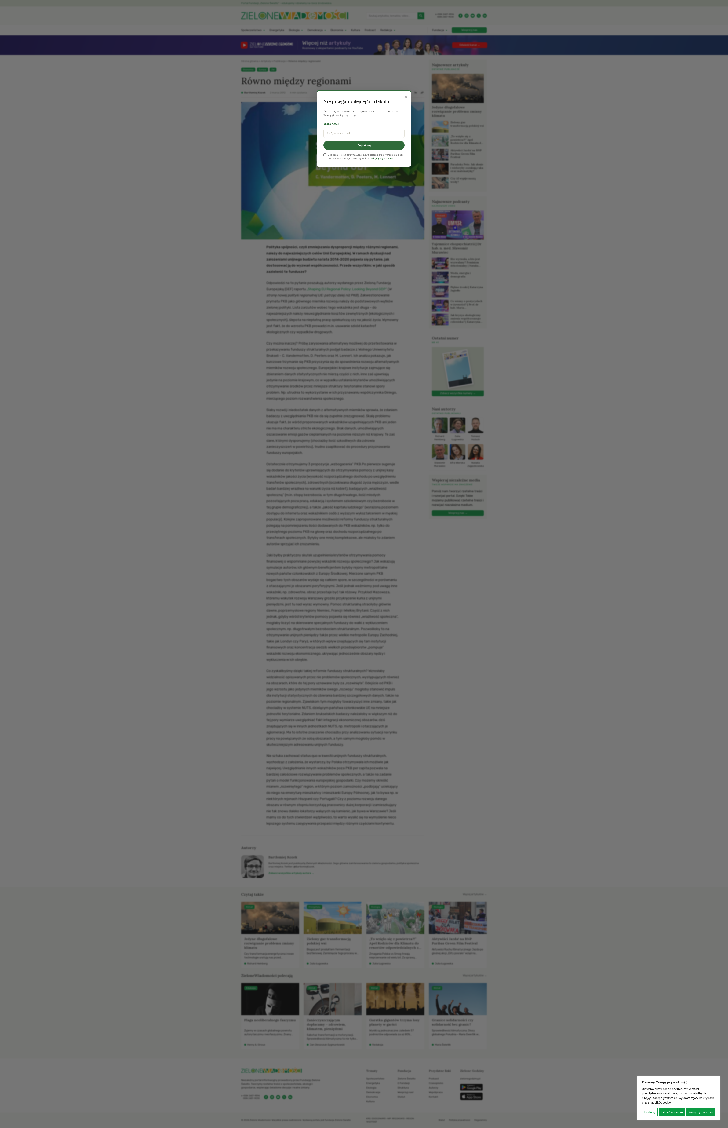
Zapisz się (364, 145)
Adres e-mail (331, 124)
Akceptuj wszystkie (701, 1112)
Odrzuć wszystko (672, 1112)
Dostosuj (649, 1112)
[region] (678, 1098)
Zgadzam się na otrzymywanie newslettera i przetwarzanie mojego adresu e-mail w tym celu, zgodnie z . (366, 156)
